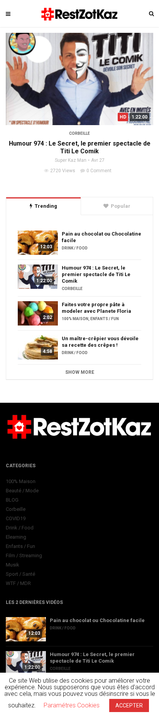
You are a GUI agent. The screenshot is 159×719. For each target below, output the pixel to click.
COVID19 (15, 518)
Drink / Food (75, 248)
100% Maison (75, 319)
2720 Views (62, 170)
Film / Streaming (24, 555)
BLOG (12, 500)
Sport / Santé (20, 574)
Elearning (16, 537)
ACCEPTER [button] (129, 705)
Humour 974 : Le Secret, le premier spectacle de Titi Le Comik (80, 147)
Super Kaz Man (70, 160)
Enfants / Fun (104, 319)
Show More (79, 372)
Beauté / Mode (22, 490)
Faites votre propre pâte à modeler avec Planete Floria (96, 308)
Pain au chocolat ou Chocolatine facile (101, 237)
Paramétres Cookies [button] (72, 705)
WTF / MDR (18, 583)
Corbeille (79, 133)
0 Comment (99, 170)
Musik (12, 565)
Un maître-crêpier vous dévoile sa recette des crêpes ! (100, 342)
